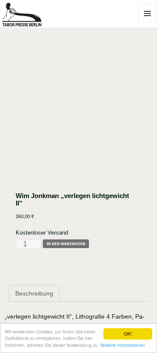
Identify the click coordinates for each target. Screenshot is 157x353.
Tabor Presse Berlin (29, 22)
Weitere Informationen (122, 345)
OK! (128, 333)
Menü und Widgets (148, 22)
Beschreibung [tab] (34, 293)
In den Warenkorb (66, 243)
